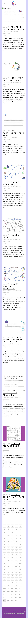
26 (8, 541)
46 (8, 554)
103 (16, 588)
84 (20, 576)
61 (8, 563)
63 (16, 563)
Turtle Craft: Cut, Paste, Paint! (14, 497)
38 (16, 548)
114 (20, 594)
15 (4, 535)
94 (20, 582)
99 (20, 585)
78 (16, 573)
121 (8, 601)
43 (16, 551)
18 (16, 535)
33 (16, 545)
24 (20, 538)
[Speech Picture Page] (14, 433)
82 (12, 576)
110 (4, 594)
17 (12, 535)
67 (12, 566)
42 (12, 551)
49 (20, 554)
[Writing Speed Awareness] (14, 16)
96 (8, 585)
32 (12, 545)
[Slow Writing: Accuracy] (14, 273)
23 (16, 538)
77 (12, 573)
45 (4, 554)
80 (4, 576)
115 (4, 598)
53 (16, 557)
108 (16, 591)
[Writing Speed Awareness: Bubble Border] (14, 327)
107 (12, 591)
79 (20, 573)
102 (12, 588)
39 (20, 548)
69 (20, 566)
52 (12, 557)
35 (4, 548)
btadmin (16, 31)
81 (8, 576)
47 (12, 554)
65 (4, 566)
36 (8, 548)
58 (16, 560)
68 (16, 566)
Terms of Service (12, 613)
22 (12, 538)
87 (12, 579)
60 (4, 563)
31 (8, 545)
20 (4, 538)
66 (8, 566)
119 (20, 598)
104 (20, 588)
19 (20, 535)
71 (8, 570)
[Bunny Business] (14, 224)
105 (4, 591)
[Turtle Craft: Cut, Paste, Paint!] (14, 484)
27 (12, 541)
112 (12, 594)
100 (4, 588)
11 (8, 532)
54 (20, 557)
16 (8, 535)
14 (20, 532)
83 (16, 576)
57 (12, 560)
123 (16, 601)
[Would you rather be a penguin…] (14, 380)
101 (8, 588)
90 (4, 582)
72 (12, 570)
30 (4, 545)
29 (20, 541)
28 (16, 541)
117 (12, 598)
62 (12, 563)
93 (16, 582)
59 (20, 560)
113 (16, 594)
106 (8, 591)
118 (16, 598)
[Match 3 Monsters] (14, 171)
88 (16, 579)
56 (8, 560)
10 (4, 532)
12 (12, 532)
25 (4, 541)
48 (16, 554)
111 (8, 594)
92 (12, 582)
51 (8, 557)
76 (8, 573)
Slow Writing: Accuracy (10, 286)
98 (16, 585)
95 (4, 585)
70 (4, 570)
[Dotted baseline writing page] (14, 120)
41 (8, 551)
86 (8, 579)
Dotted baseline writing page (13, 133)
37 (12, 548)
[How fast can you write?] (14, 67)
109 (20, 591)
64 (20, 563)
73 (16, 570)
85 (4, 579)
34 (20, 545)
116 (8, 598)
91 (8, 582)
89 (20, 579)
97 (12, 585)
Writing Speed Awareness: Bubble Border (14, 339)
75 (4, 573)
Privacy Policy (20, 613)
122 (12, 601)
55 (4, 560)
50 (4, 557)
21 (8, 538)
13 (16, 532)
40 (4, 551)
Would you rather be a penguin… (14, 393)
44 (20, 551)
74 (20, 570)
